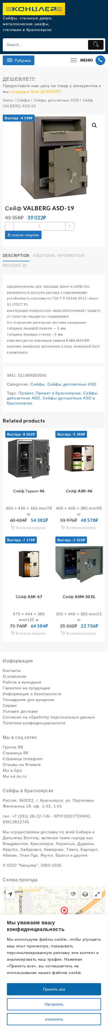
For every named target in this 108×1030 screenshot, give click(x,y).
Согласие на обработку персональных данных (49, 717)
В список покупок (23, 235)
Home (8, 100)
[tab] (17, 256)
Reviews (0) (15, 266)
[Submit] (96, 45)
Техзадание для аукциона (28, 699)
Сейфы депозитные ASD (56, 100)
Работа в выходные (22, 682)
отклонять (54, 1019)
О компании (15, 676)
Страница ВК (16, 753)
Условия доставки (20, 711)
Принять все (54, 989)
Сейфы (23, 100)
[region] (54, 972)
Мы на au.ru (15, 776)
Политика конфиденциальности (34, 723)
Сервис (10, 705)
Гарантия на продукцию (26, 688)
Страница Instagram (23, 758)
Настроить (54, 1004)
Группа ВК (13, 747)
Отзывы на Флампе (22, 764)
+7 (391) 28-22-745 (31, 816)
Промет (26, 393)
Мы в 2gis (12, 770)
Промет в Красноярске (58, 393)
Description (16, 256)
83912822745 (16, 822)
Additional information (58, 256)
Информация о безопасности (32, 694)
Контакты (12, 670)
